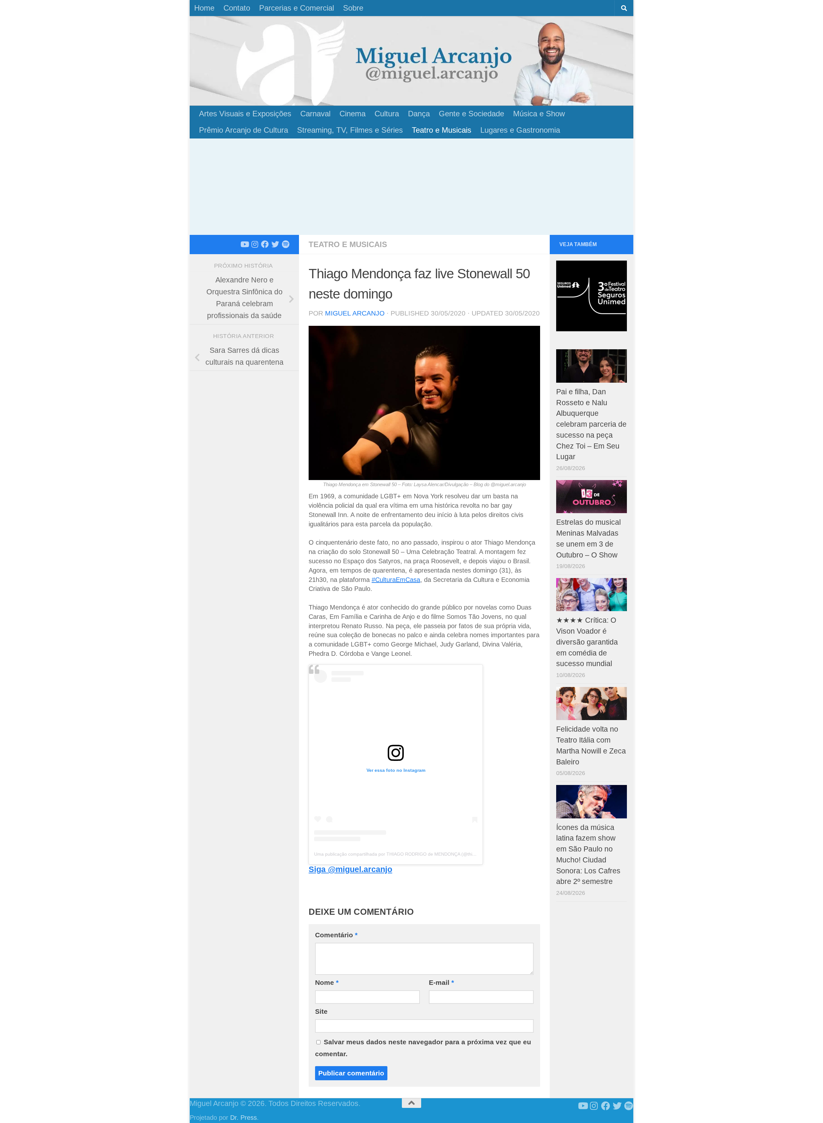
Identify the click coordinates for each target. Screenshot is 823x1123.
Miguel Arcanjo (354, 313)
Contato (236, 8)
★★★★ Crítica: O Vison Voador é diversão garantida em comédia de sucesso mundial (587, 642)
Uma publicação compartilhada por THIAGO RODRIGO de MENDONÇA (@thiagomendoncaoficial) (414, 854)
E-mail (441, 982)
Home (204, 8)
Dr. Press (243, 1117)
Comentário (336, 935)
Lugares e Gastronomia (520, 130)
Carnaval (315, 113)
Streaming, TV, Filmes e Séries (350, 130)
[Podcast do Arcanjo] (285, 244)
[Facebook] (265, 244)
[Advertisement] (411, 187)
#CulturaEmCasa (396, 579)
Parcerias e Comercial (296, 8)
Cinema (352, 113)
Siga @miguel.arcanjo (350, 869)
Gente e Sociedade (471, 113)
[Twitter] (275, 244)
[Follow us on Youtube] (244, 244)
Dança (419, 113)
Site (321, 1011)
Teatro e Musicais (441, 130)
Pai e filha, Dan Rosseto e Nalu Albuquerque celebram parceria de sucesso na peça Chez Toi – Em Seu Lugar (591, 424)
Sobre (353, 8)
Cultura (387, 113)
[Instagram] (254, 244)
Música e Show (539, 113)
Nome (327, 982)
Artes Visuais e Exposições (245, 113)
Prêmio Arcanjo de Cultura (243, 130)
